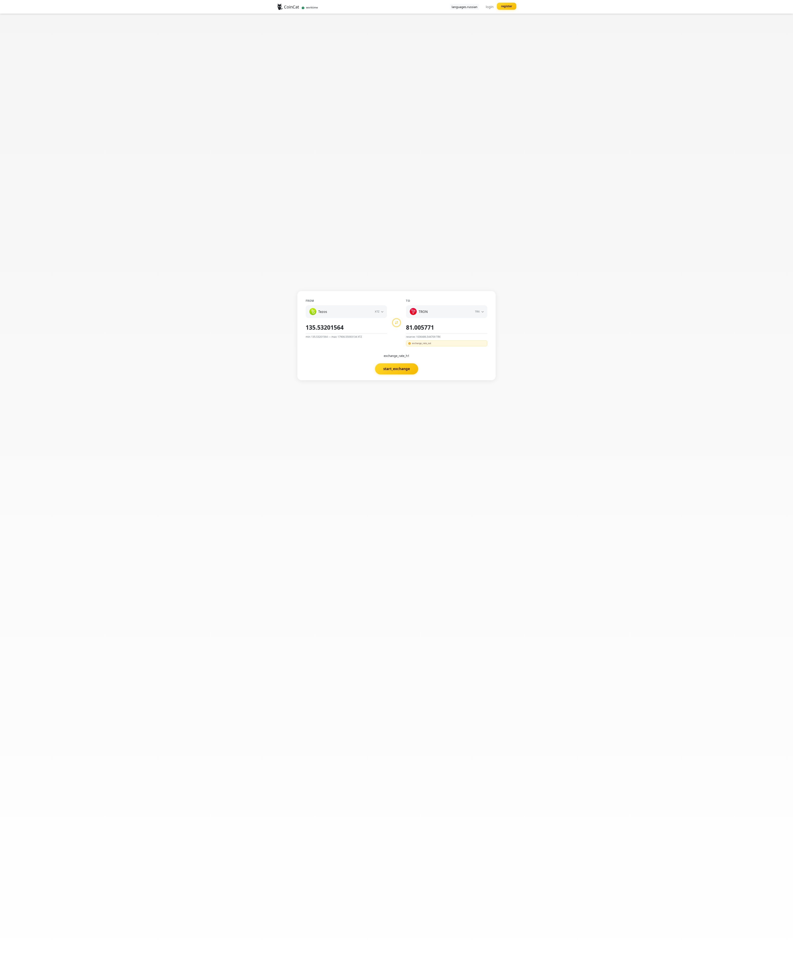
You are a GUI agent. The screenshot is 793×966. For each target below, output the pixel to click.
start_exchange (396, 368)
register (506, 6)
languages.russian (464, 7)
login (490, 7)
